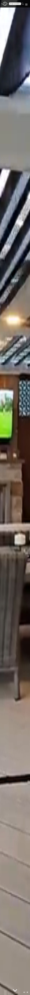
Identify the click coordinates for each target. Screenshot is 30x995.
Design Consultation (15, 3)
